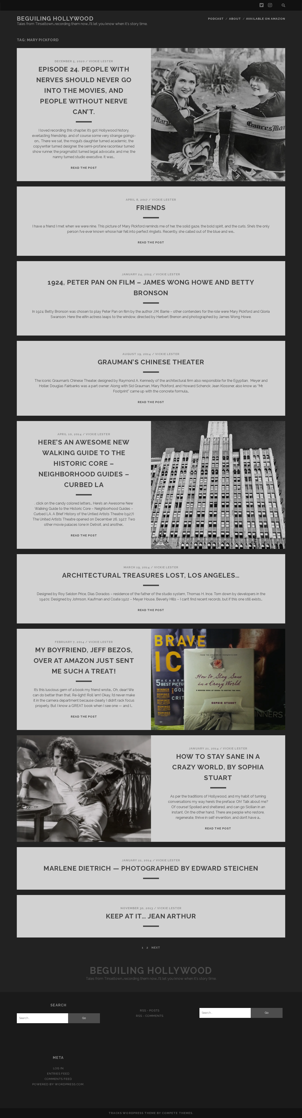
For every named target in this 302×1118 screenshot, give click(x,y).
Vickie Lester (101, 61)
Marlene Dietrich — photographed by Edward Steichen (151, 868)
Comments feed (58, 1079)
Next (155, 947)
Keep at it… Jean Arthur (151, 916)
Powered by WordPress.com (58, 1084)
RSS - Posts (149, 1010)
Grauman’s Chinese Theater (151, 362)
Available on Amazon (265, 18)
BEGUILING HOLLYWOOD (55, 18)
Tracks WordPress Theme (132, 1113)
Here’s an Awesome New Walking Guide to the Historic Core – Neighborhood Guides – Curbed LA (84, 463)
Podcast (216, 18)
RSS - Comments (149, 1015)
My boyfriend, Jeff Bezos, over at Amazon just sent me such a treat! (84, 660)
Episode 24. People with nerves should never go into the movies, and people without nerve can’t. (84, 90)
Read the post (84, 167)
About (235, 18)
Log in (58, 1068)
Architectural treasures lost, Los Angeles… (151, 575)
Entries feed (58, 1073)
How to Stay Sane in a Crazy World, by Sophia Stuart (218, 767)
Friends (151, 208)
